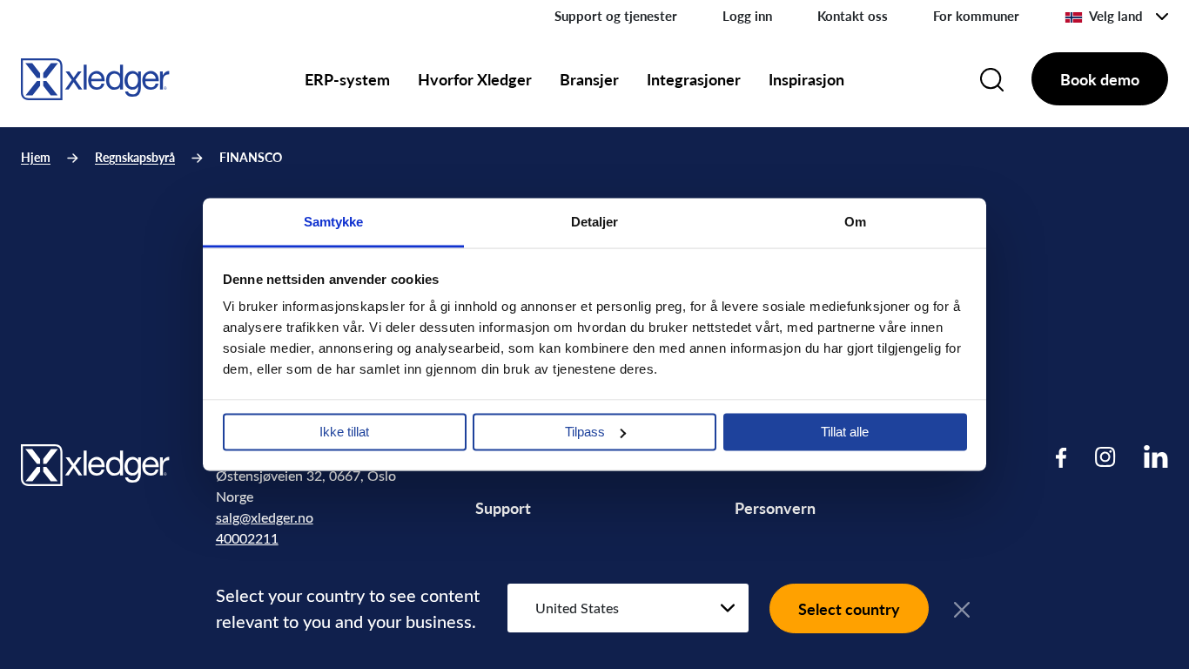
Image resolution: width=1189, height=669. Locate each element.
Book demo (1099, 79)
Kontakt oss (852, 15)
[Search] (992, 79)
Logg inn (747, 15)
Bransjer (589, 79)
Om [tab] (855, 221)
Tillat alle (845, 431)
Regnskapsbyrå (135, 157)
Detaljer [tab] (595, 221)
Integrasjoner (694, 79)
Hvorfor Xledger (475, 79)
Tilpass (585, 431)
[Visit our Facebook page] (1061, 457)
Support (503, 507)
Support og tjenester (615, 15)
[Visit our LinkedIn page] (1156, 457)
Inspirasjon (806, 79)
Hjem (35, 157)
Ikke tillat (344, 431)
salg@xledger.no (264, 517)
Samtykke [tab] (334, 221)
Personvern (775, 507)
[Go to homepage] (95, 76)
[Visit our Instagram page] (1105, 457)
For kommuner (976, 15)
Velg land (1116, 15)
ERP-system (347, 79)
